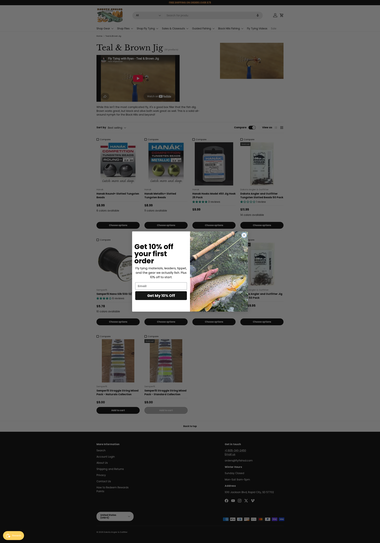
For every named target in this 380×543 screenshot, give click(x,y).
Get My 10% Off (161, 295)
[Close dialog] (244, 235)
